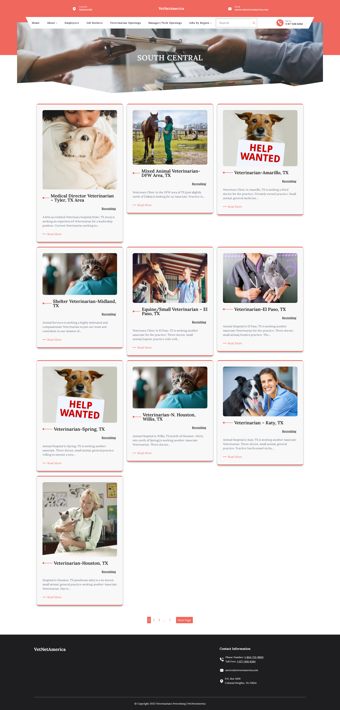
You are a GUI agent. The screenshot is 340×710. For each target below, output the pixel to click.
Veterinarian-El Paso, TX (260, 309)
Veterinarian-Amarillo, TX (261, 172)
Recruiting (109, 208)
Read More (55, 234)
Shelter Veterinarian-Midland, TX (84, 303)
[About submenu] (56, 23)
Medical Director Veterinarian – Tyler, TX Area (82, 198)
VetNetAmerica (171, 8)
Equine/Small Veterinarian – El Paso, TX (174, 311)
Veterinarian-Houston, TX (81, 563)
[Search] (254, 23)
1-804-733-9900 (254, 657)
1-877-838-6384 (246, 661)
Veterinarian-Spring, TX (79, 429)
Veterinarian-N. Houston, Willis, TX (169, 417)
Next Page (184, 620)
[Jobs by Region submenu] (210, 23)
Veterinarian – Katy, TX (258, 423)
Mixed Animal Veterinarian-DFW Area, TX (170, 173)
